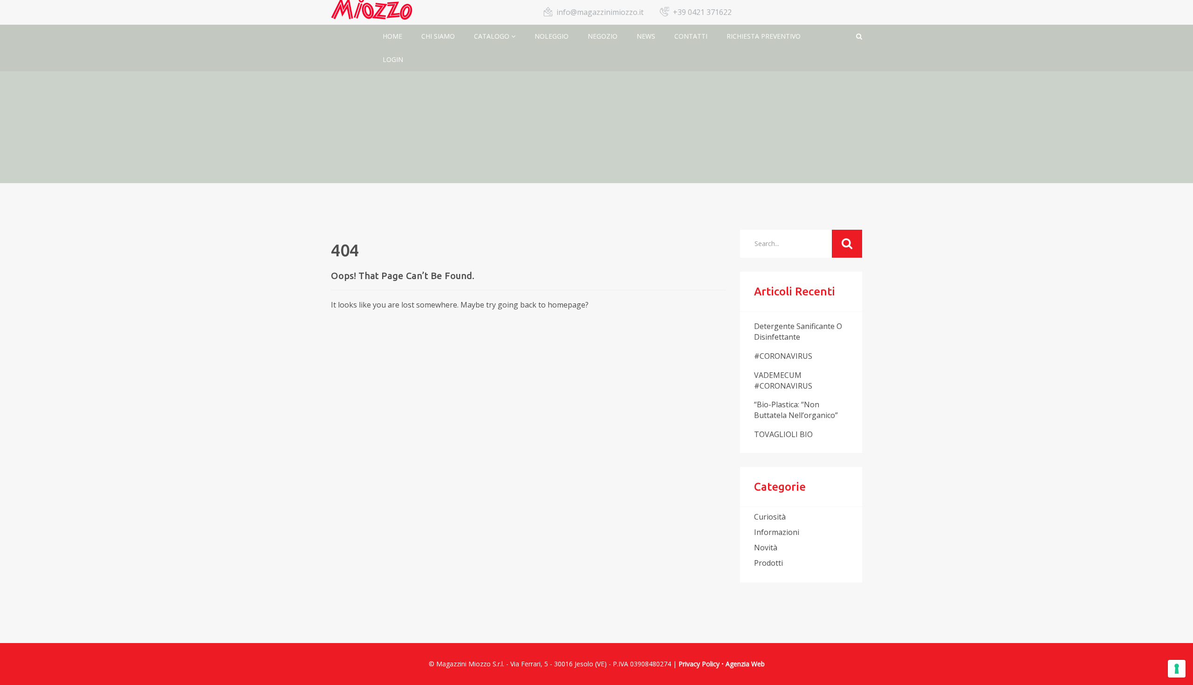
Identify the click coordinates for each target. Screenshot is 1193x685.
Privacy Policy (699, 663)
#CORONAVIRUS (783, 356)
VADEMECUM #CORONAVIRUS (783, 380)
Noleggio (552, 36)
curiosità (770, 517)
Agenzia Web (745, 663)
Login (393, 59)
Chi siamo (438, 36)
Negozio (602, 36)
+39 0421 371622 (702, 12)
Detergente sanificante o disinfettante (798, 331)
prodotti (768, 563)
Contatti (690, 36)
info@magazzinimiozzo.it (600, 12)
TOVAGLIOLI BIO (783, 434)
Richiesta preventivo (764, 36)
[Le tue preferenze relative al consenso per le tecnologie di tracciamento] (1177, 669)
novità (765, 547)
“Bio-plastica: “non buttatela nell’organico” (796, 409)
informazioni (776, 532)
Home (392, 36)
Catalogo (492, 36)
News (646, 36)
